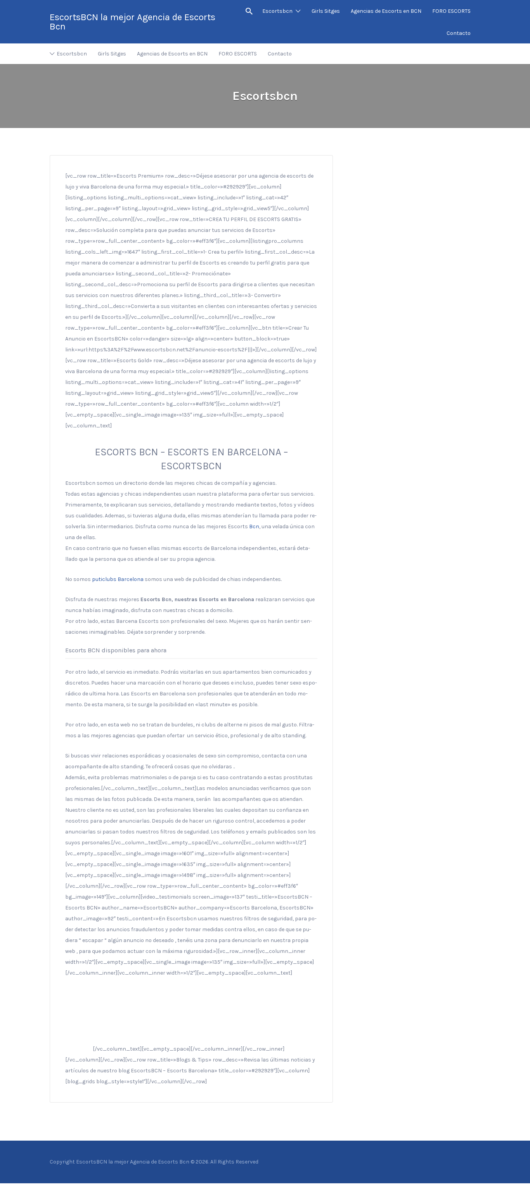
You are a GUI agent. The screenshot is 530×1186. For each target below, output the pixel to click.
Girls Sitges (326, 11)
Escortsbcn (277, 11)
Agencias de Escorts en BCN (386, 11)
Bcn (254, 526)
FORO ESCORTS (451, 11)
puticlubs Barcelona (118, 579)
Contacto (459, 33)
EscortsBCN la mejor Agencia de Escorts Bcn (132, 22)
